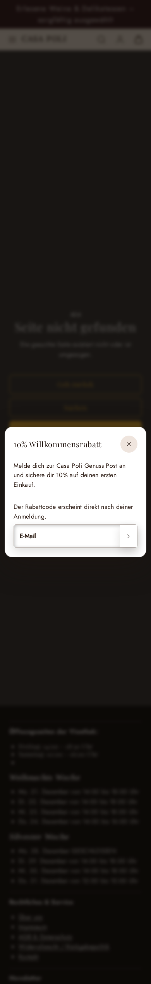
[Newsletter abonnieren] (128, 536)
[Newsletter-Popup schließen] (128, 444)
